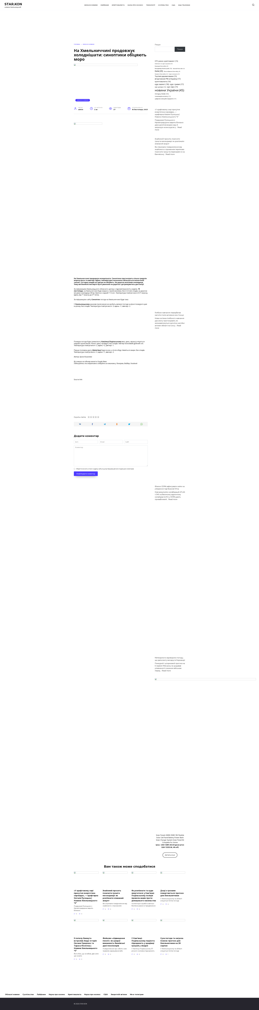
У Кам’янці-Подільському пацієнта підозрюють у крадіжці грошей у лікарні (143, 942)
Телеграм (120, 363)
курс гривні (177, 84)
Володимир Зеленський (163, 68)
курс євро (172, 87)
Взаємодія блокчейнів (161, 66)
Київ (159, 71)
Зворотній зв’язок (119, 994)
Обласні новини (91, 5)
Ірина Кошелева (86, 357)
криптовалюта (163, 81)
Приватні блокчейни (161, 74)
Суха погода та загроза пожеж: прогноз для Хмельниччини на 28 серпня (171, 942)
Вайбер (127, 363)
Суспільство (163, 5)
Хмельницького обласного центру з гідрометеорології (108, 289)
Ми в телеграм (136, 994)
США (173, 5)
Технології (150, 5)
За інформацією (80, 289)
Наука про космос (135, 5)
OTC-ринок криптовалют (166, 61)
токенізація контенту (163, 96)
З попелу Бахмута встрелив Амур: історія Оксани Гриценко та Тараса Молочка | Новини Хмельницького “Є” (85, 944)
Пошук (158, 45)
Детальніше (170, 855)
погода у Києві (162, 94)
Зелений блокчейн (179, 68)
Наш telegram (184, 5)
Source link (78, 379)
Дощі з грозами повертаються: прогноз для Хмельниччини (172, 893)
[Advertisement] (111, 324)
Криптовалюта (118, 5)
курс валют (162, 84)
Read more (170, 154)
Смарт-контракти (174, 74)
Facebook (134, 363)
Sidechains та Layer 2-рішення (163, 63)
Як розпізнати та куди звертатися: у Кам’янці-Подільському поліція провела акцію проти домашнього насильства (144, 896)
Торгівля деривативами (166, 76)
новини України (169, 90)
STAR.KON (13, 4)
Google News (102, 361)
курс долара (160, 87)
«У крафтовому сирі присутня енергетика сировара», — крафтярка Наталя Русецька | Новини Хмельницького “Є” (86, 897)
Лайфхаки (105, 5)
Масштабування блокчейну (172, 71)
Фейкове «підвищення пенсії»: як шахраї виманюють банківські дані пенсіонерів (114, 942)
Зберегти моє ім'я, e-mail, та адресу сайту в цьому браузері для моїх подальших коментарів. (105, 469)
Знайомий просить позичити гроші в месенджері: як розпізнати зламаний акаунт (169, 141)
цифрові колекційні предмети (165, 99)
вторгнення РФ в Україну (167, 79)
